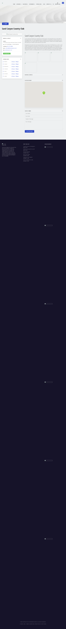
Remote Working (26, 151)
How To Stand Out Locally (28, 159)
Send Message (29, 131)
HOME (14, 4)
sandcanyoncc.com (8, 50)
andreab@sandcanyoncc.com (10, 48)
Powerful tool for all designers (29, 146)
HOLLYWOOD (25, 4)
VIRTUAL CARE (38, 4)
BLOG (44, 4)
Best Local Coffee (26, 154)
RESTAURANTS (31, 4)
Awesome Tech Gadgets (27, 157)
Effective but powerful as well (29, 149)
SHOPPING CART (57, 4)
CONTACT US (48, 4)
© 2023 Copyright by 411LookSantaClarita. (28, 621)
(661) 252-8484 (10, 46)
